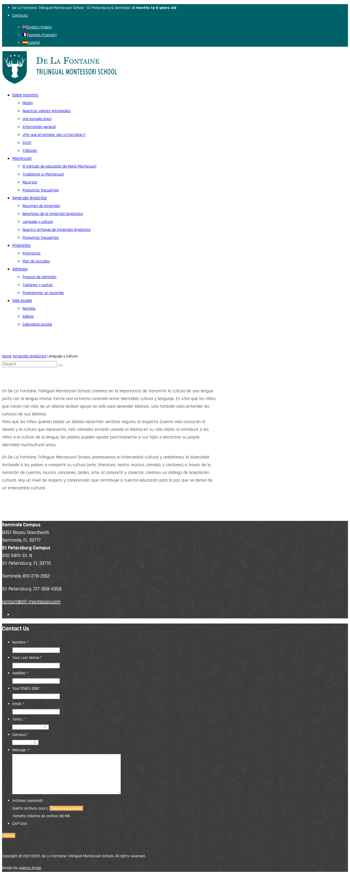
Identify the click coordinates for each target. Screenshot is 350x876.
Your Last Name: (27, 657)
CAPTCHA (19, 823)
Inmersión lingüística (29, 356)
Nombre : (20, 642)
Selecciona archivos (66, 808)
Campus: (20, 734)
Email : (18, 704)
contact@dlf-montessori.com (31, 601)
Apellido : (20, 673)
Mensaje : (20, 750)
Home (7, 356)
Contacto (20, 15)
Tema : (19, 719)
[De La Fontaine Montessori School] (59, 83)
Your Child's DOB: (26, 688)
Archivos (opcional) (27, 800)
